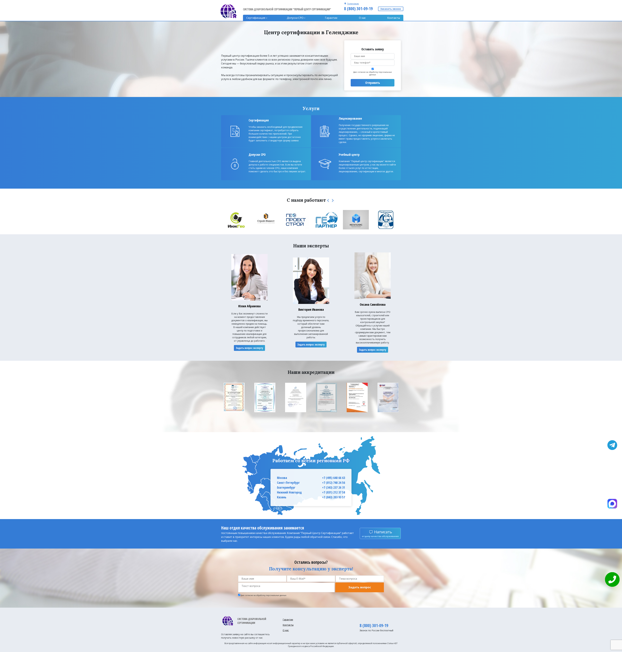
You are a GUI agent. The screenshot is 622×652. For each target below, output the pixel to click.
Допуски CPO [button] (295, 18)
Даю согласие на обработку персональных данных (372, 73)
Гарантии (331, 18)
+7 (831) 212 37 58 (333, 492)
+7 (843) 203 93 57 (333, 497)
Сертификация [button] (255, 18)
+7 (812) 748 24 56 (333, 482)
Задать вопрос (359, 587)
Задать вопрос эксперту (249, 348)
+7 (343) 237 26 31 (333, 487)
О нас (362, 18)
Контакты (393, 18)
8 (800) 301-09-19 (358, 8)
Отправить (372, 82)
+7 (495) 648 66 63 (333, 478)
